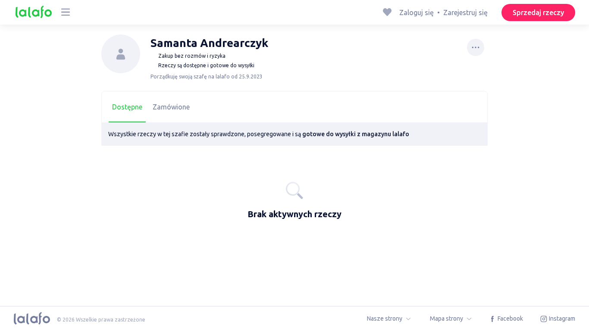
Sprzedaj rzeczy (538, 12)
